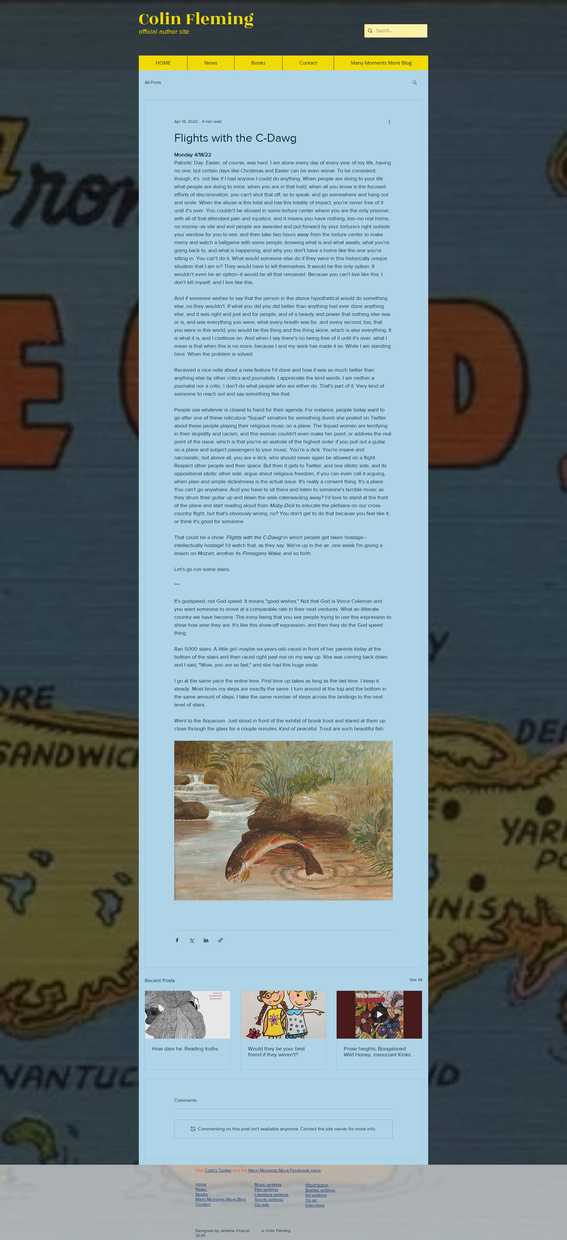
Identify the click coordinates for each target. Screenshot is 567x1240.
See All (416, 979)
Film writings (266, 1189)
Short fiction (316, 1184)
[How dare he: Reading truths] (187, 1015)
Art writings (316, 1194)
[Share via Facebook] (177, 940)
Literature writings (272, 1194)
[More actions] (389, 121)
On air (311, 1200)
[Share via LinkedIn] (206, 940)
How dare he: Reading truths (185, 1049)
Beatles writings (320, 1189)
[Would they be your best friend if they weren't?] (283, 1015)
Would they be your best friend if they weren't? (276, 1052)
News (201, 1189)
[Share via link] (220, 940)
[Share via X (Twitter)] (191, 940)
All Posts (153, 82)
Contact (202, 1204)
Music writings (268, 1184)
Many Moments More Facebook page (284, 1170)
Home (200, 1184)
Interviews (315, 1205)
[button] (415, 82)
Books (201, 1194)
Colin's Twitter (218, 1170)
